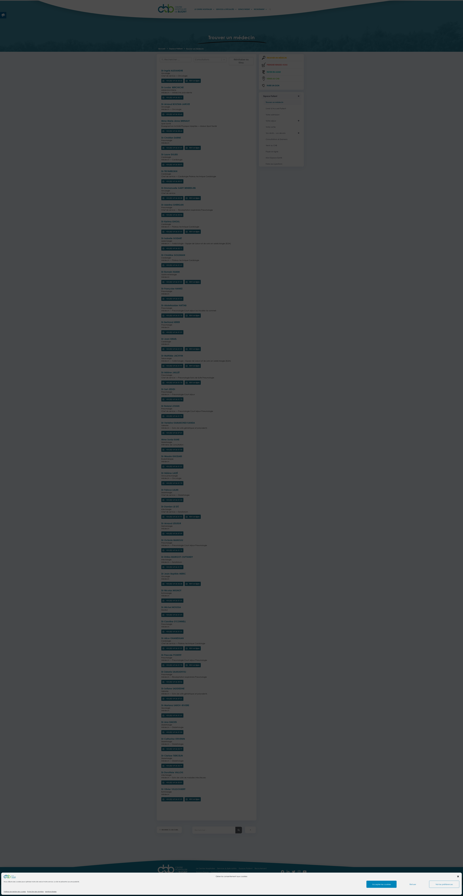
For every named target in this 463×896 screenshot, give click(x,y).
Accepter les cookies (381, 884)
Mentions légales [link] (51, 892)
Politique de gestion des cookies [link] (15, 892)
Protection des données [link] (35, 892)
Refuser (413, 884)
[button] (458, 876)
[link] (10, 876)
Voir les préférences (444, 884)
